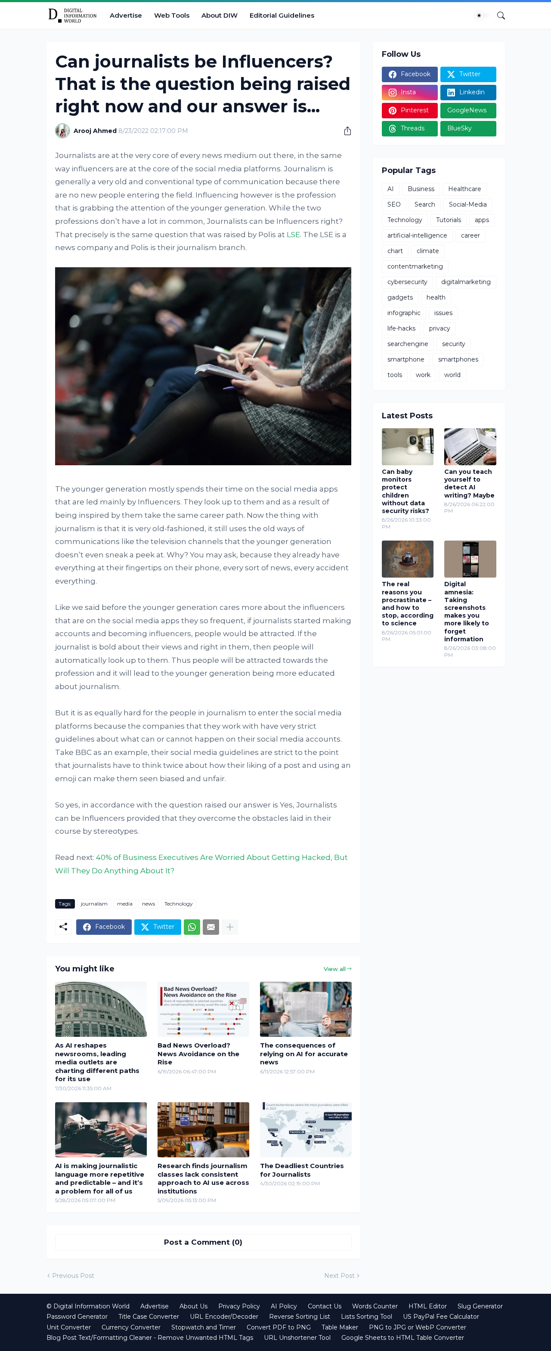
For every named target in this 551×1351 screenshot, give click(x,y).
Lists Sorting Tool (366, 1316)
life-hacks (401, 328)
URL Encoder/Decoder (224, 1316)
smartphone (405, 359)
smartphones (458, 359)
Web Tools (171, 15)
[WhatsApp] (192, 927)
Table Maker (340, 1327)
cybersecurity (407, 282)
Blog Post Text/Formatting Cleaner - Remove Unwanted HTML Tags (149, 1338)
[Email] (211, 927)
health (436, 297)
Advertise (126, 15)
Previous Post (73, 1276)
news (148, 903)
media (125, 903)
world (452, 375)
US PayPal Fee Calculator (441, 1316)
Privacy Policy (239, 1306)
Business (421, 189)
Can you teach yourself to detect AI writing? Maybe (469, 483)
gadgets (400, 297)
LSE (293, 234)
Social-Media (468, 204)
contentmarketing (415, 266)
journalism (94, 903)
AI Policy (284, 1306)
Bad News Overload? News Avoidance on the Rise (198, 1053)
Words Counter (375, 1306)
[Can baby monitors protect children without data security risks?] (408, 446)
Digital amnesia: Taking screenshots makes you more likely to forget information (466, 611)
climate (428, 251)
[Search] (497, 15)
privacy (439, 328)
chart (395, 251)
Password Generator (77, 1316)
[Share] (344, 131)
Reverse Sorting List (299, 1316)
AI (390, 189)
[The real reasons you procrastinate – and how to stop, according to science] (408, 559)
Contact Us (324, 1306)
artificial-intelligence (417, 235)
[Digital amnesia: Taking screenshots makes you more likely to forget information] (470, 559)
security (453, 344)
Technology (178, 903)
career (470, 235)
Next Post (339, 1276)
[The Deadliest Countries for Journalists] (306, 1129)
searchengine (407, 344)
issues (443, 313)
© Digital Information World (88, 1306)
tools (394, 375)
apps (482, 220)
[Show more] (230, 927)
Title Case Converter (148, 1316)
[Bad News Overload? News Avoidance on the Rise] (203, 1009)
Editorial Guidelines (282, 15)
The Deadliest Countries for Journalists (302, 1170)
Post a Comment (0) (203, 1242)
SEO (394, 204)
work (423, 375)
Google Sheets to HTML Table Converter (402, 1338)
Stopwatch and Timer (203, 1327)
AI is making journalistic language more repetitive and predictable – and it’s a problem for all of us (99, 1178)
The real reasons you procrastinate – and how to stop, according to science (407, 603)
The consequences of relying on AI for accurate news (304, 1053)
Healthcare (464, 189)
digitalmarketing (466, 282)
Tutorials (448, 220)
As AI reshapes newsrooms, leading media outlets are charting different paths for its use (97, 1062)
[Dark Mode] (482, 15)
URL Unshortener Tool (297, 1338)
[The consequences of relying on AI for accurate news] (306, 1009)
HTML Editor (428, 1306)
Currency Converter (131, 1327)
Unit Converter (68, 1327)
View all (335, 968)
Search (425, 204)
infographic (404, 313)
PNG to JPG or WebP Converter (417, 1327)
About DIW (219, 15)
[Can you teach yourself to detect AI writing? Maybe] (470, 446)
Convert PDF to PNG (279, 1327)
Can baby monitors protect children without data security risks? (405, 491)
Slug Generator (480, 1306)
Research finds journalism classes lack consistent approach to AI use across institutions (203, 1178)
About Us (193, 1306)
